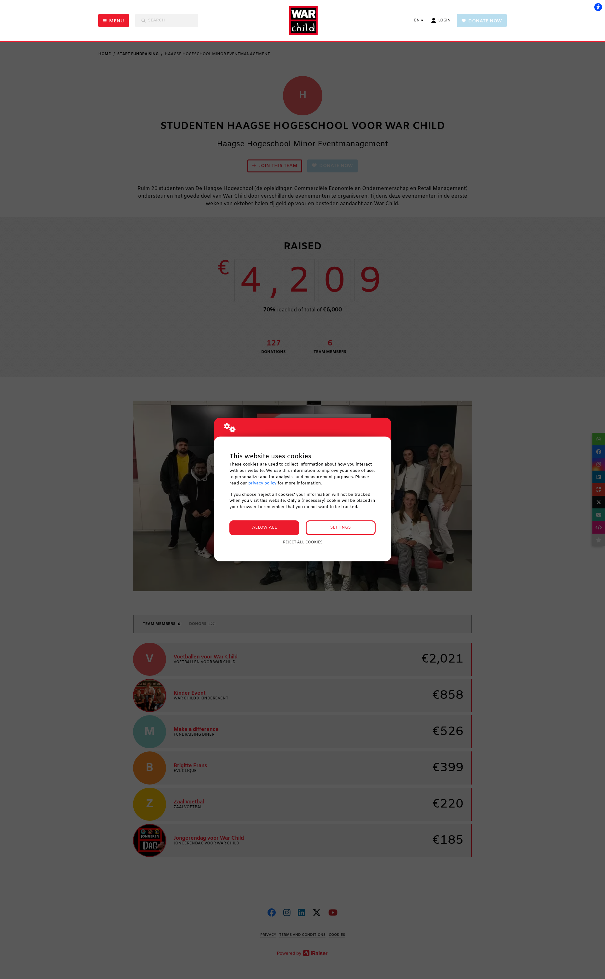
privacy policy (262, 483)
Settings (340, 527)
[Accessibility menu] (598, 7)
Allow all (264, 527)
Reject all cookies (302, 542)
